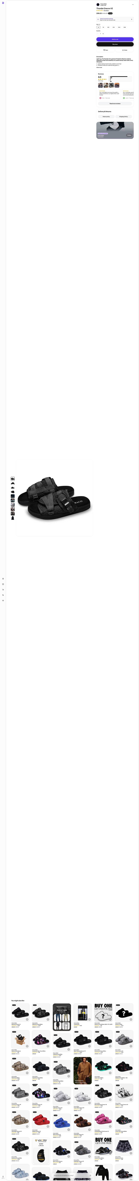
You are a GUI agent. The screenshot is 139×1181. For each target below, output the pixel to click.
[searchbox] (72, 1175)
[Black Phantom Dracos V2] (83, 1039)
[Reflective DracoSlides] (41, 1012)
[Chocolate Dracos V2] (83, 1123)
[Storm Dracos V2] (124, 1039)
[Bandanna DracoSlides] (20, 1146)
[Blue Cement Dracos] (62, 1149)
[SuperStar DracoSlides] (41, 1066)
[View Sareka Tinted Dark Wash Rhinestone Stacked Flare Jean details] (66, 1017)
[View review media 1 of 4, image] (100, 85)
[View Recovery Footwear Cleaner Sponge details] (41, 1155)
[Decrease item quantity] (98, 33)
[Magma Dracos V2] (41, 1119)
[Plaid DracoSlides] (20, 1066)
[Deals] (3, 595)
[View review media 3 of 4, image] (111, 85)
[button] (115, 77)
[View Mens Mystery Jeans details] (66, 1026)
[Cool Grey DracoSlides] (62, 1069)
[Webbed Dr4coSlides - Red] (124, 1066)
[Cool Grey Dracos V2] (20, 1093)
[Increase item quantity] (103, 33)
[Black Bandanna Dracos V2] (103, 1093)
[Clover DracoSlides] (103, 1066)
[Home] (3, 579)
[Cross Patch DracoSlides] (124, 1119)
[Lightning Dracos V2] (62, 1096)
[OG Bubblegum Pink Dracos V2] (103, 1119)
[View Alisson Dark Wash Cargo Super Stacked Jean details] (58, 1017)
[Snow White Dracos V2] (83, 1096)
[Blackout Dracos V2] (20, 1012)
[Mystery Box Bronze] (20, 1039)
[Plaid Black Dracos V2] (83, 1149)
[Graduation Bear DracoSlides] (41, 1039)
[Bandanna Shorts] (124, 1146)
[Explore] (3, 584)
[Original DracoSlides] (62, 1042)
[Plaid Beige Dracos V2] (20, 1119)
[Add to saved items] (27, 1019)
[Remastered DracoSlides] (103, 1039)
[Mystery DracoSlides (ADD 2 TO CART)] (103, 1012)
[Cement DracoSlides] (103, 1146)
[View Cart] (3, 590)
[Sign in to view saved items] (3, 601)
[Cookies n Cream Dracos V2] (124, 1093)
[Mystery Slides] (124, 1012)
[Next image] (90, 498)
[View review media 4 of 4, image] (116, 85)
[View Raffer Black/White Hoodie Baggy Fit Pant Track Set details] (58, 1026)
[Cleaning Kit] (83, 1012)
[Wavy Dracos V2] (62, 1123)
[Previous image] (19, 498)
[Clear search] (90, 1175)
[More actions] (133, 4)
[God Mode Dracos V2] (41, 1093)
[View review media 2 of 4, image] (106, 85)
